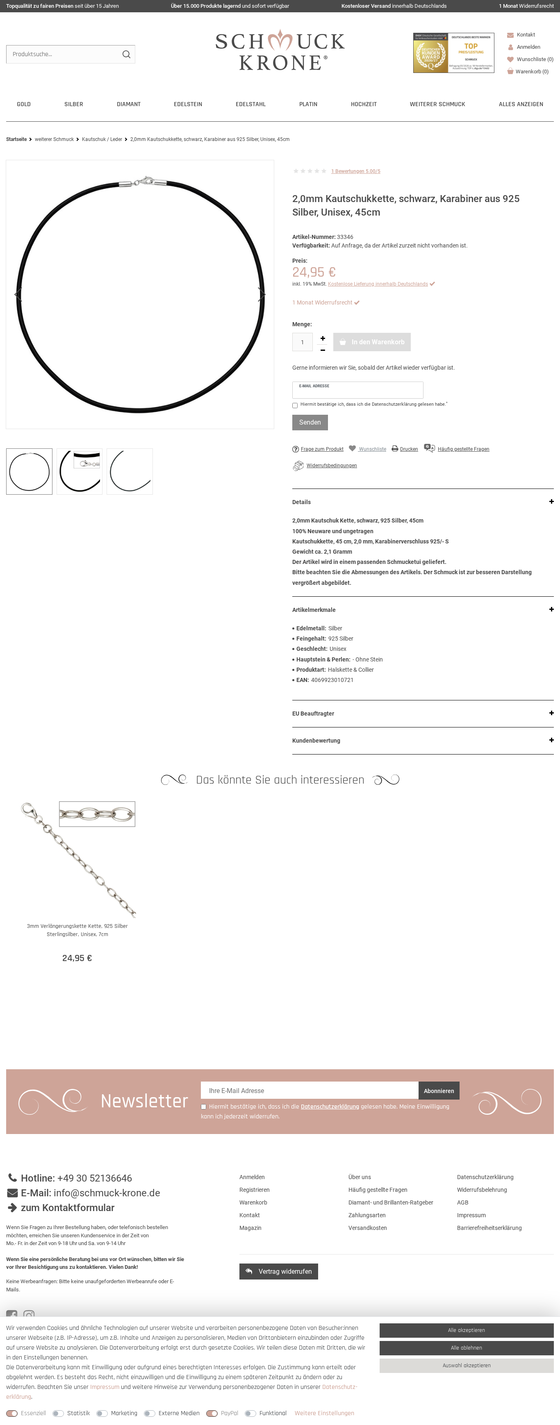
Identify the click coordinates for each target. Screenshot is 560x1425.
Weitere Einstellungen (324, 1413)
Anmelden (252, 1177)
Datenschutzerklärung (485, 1177)
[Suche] (126, 54)
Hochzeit (364, 104)
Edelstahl (251, 104)
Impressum (471, 1215)
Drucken (409, 449)
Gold (24, 104)
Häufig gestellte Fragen (377, 1189)
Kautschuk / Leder (102, 139)
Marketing (124, 1413)
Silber (73, 104)
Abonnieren (439, 1091)
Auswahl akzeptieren (467, 1365)
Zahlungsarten (367, 1215)
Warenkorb (532, 71)
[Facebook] (11, 1316)
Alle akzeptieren (466, 1330)
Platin (308, 104)
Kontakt (525, 35)
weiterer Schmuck (437, 104)
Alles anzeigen (521, 104)
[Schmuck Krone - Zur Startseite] (280, 49)
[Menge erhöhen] (322, 338)
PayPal (229, 1413)
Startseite (16, 139)
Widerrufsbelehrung (482, 1189)
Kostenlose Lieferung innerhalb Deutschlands (378, 284)
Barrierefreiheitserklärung (489, 1228)
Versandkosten (367, 1228)
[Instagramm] (28, 1316)
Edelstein (188, 104)
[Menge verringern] (322, 350)
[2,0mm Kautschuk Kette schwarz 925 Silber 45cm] (140, 294)
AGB (463, 1202)
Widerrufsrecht (526, 6)
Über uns (359, 1177)
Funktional (273, 1413)
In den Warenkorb (377, 342)
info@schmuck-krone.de (107, 1193)
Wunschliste (535, 59)
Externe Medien (179, 1413)
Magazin (250, 1228)
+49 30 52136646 (94, 1178)
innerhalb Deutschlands (394, 6)
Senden (310, 422)
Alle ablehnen (466, 1348)
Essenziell (33, 1413)
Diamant (129, 104)
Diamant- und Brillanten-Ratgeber (390, 1202)
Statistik (78, 1413)
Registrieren (254, 1189)
